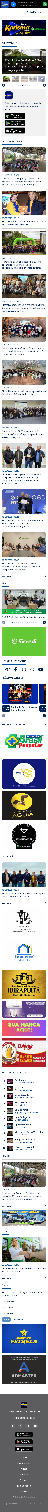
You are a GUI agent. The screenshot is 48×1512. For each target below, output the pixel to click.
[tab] (12, 622)
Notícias (24, 1480)
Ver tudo (6, 576)
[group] (24, 61)
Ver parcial (17, 1319)
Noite (10, 1313)
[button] (6, 79)
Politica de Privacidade (24, 1497)
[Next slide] (44, 85)
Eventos (24, 1474)
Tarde (10, 1307)
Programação (24, 1463)
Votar (6, 1319)
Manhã (11, 1301)
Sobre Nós (24, 1491)
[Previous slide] (3, 85)
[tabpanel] (24, 604)
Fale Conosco (24, 1485)
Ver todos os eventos (13, 724)
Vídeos (24, 1468)
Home (24, 1457)
